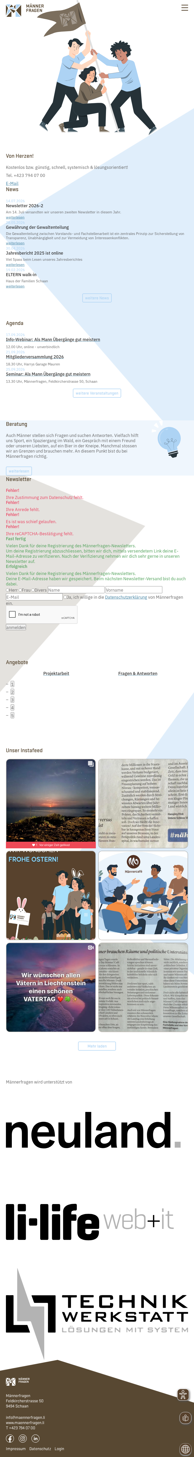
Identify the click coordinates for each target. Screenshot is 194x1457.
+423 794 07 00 (22, 1427)
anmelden (16, 627)
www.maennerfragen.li (25, 1422)
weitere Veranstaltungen (97, 393)
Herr (13, 590)
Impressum (16, 1448)
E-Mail (12, 183)
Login (59, 1448)
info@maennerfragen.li (25, 1417)
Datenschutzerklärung (126, 597)
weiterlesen (15, 217)
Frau (26, 590)
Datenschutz (40, 1448)
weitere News (97, 297)
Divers (41, 590)
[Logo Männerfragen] (18, 1381)
